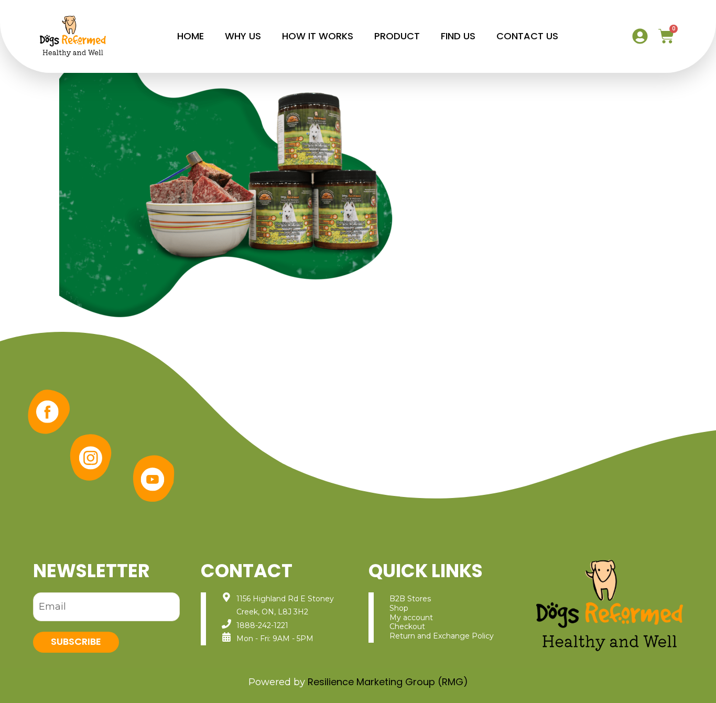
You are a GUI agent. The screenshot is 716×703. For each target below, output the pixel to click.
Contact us (527, 35)
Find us (458, 35)
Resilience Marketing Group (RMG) (388, 681)
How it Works (317, 35)
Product (397, 35)
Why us (243, 35)
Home (190, 35)
